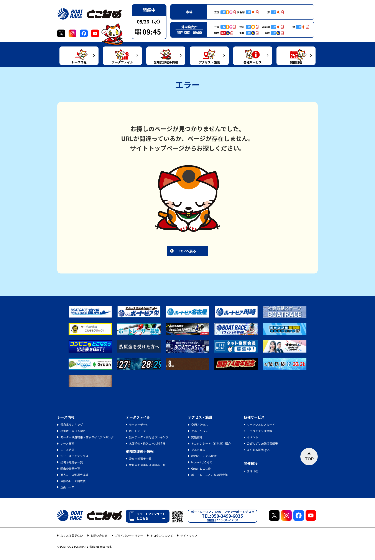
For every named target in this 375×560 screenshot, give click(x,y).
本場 (189, 12)
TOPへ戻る (187, 250)
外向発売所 (189, 27)
